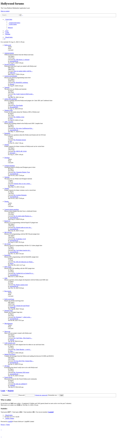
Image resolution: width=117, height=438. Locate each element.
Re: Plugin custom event (21, 285)
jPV (11, 141)
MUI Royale (8, 232)
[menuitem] (14, 22)
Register (11, 391)
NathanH (12, 307)
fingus (11, 263)
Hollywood (7, 45)
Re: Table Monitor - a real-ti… (22, 349)
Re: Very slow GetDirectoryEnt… (23, 128)
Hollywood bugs (9, 299)
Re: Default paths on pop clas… (23, 227)
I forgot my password (41, 395)
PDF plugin (7, 267)
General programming (10, 76)
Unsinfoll (50, 412)
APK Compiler (8, 122)
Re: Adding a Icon (19, 117)
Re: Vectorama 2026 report (21, 372)
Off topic (7, 366)
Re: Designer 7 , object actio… (22, 317)
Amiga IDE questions (10, 99)
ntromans (12, 153)
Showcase (7, 331)
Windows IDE (8, 110)
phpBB (10, 421)
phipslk (12, 339)
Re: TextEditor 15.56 (20, 239)
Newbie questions (9, 64)
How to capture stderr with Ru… (23, 71)
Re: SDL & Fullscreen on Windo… (24, 262)
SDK (5, 278)
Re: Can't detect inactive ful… (22, 250)
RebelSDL (7, 255)
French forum (8, 377)
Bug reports (7, 291)
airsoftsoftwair (14, 61)
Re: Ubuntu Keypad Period (21, 305)
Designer (7, 157)
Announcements (9, 53)
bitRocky (12, 72)
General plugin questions (11, 209)
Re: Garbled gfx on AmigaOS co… (24, 273)
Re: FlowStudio (18, 105)
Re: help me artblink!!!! (20, 384)
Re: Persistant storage (20, 140)
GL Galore (7, 244)
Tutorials (6, 87)
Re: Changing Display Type (22, 172)
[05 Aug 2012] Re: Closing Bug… (24, 361)
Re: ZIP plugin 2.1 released (21, 59)
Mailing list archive (9, 354)
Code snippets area (9, 343)
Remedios (7, 133)
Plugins (6, 201)
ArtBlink (12, 385)
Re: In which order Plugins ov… (23, 216)
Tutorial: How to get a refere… (22, 183)
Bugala (12, 84)
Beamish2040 (14, 107)
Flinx (11, 118)
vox (11, 95)
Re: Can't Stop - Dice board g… (23, 338)
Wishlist (6, 144)
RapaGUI (7, 221)
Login (3, 391)
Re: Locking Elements (20, 195)
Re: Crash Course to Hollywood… (24, 94)
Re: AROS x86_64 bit (20, 151)
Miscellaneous (8, 323)
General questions (9, 165)
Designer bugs (8, 310)
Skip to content (5, 11)
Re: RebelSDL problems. (21, 82)
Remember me (52, 395)
